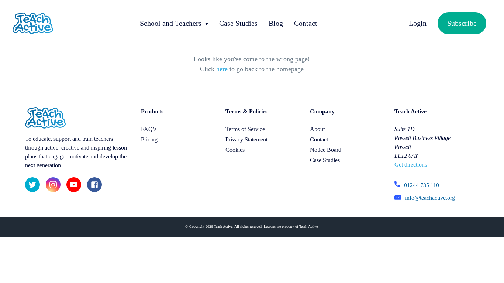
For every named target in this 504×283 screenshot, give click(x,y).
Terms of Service (245, 129)
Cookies (235, 150)
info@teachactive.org (430, 198)
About (317, 129)
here (222, 69)
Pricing (149, 139)
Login (418, 23)
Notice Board (325, 150)
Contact (305, 23)
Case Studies (238, 23)
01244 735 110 (421, 185)
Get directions (410, 164)
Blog (276, 23)
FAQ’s (148, 129)
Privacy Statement (246, 139)
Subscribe (462, 23)
